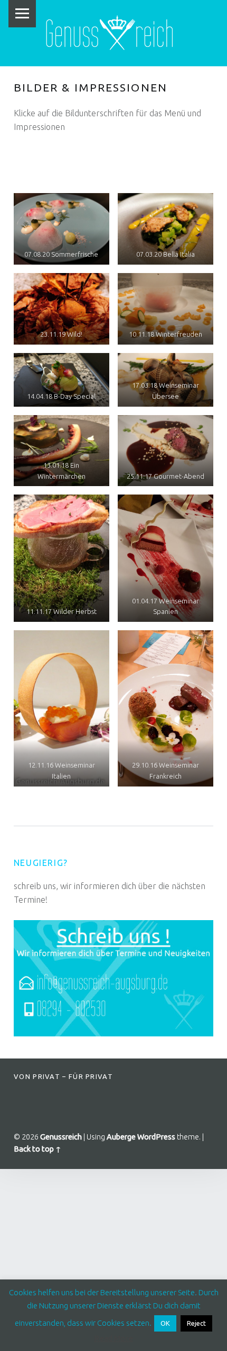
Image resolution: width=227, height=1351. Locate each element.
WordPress (156, 1137)
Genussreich (61, 1137)
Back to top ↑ (37, 1149)
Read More (113, 1338)
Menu (22, 13)
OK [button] (165, 1323)
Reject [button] (196, 1323)
